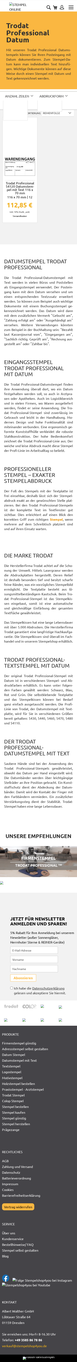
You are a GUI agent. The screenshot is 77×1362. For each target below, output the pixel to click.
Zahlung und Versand (17, 1166)
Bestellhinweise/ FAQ (17, 1244)
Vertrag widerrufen (18, 1207)
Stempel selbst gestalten (20, 1250)
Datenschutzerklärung (48, 988)
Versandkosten (20, 215)
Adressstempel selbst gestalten (25, 1049)
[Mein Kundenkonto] (60, 8)
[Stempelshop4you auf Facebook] (5, 1280)
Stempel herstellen (16, 1124)
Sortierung (33, 113)
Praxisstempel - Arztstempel (23, 1089)
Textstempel (11, 1066)
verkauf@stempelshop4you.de (24, 1346)
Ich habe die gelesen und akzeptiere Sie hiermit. (40, 990)
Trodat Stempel (13, 1095)
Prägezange (11, 1129)
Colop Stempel (13, 1101)
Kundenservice (13, 1239)
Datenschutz (11, 1172)
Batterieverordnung (16, 1178)
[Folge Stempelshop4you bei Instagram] (42, 1280)
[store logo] (24, 7)
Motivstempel (12, 1078)
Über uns (8, 1233)
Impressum (10, 1184)
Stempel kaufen (13, 1112)
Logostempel (11, 1072)
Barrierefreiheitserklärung (21, 1195)
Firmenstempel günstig (19, 1043)
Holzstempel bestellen (18, 1083)
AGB (5, 1161)
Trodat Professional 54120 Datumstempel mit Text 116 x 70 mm (20, 191)
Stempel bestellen (15, 1106)
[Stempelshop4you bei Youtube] (26, 1285)
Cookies (8, 1189)
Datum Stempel (13, 1054)
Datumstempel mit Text (19, 1060)
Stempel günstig (14, 1118)
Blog (5, 1256)
